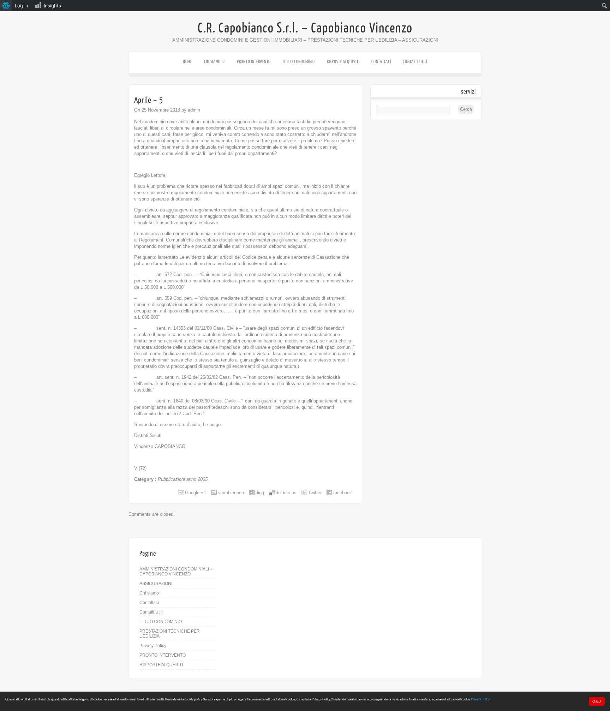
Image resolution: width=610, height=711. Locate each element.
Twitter (315, 492)
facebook (342, 492)
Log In (21, 5)
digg (260, 492)
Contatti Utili (415, 61)
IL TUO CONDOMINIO (299, 61)
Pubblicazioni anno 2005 (183, 479)
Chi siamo (212, 61)
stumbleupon (231, 492)
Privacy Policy (480, 699)
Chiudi (596, 701)
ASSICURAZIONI (155, 583)
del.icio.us (286, 492)
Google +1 (195, 492)
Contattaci (381, 61)
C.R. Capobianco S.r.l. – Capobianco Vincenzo (305, 28)
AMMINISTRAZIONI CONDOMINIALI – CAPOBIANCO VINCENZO (176, 571)
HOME (187, 61)
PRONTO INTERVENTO (254, 61)
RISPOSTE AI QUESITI (343, 61)
